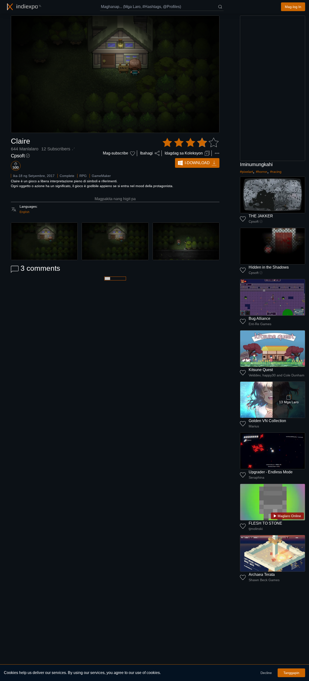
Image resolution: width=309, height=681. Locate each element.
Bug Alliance (259, 318)
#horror (261, 172)
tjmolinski (256, 529)
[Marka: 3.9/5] (190, 142)
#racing (275, 172)
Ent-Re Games (260, 324)
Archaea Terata (262, 574)
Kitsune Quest (261, 370)
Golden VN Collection (267, 421)
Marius (254, 426)
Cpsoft (18, 155)
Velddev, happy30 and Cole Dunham (276, 375)
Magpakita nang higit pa (115, 199)
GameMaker (101, 176)
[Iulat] (217, 153)
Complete (67, 176)
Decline (266, 673)
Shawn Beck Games (264, 580)
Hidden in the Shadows (269, 267)
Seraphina (256, 477)
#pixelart (246, 172)
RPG (83, 176)
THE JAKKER (261, 216)
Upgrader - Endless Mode (271, 472)
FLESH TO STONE (265, 523)
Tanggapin (291, 673)
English (24, 212)
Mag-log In (293, 7)
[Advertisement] (272, 88)
